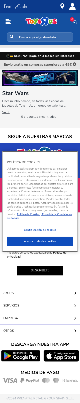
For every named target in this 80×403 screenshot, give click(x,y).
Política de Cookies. (28, 214)
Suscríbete (40, 270)
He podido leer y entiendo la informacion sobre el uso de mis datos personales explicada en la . (41, 252)
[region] (40, 201)
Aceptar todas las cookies (40, 241)
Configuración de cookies (40, 230)
